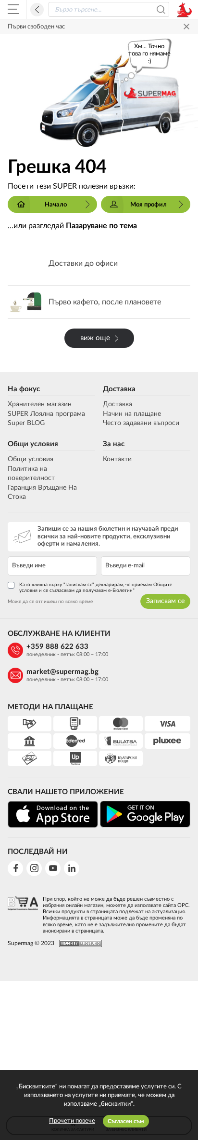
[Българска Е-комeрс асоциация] (23, 912)
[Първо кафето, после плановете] (99, 302)
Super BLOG (26, 423)
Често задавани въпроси (141, 423)
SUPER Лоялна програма (46, 414)
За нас (113, 444)
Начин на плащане (132, 414)
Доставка (119, 389)
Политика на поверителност (31, 474)
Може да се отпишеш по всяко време (50, 601)
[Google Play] (145, 814)
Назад (37, 9)
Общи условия (33, 444)
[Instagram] (34, 868)
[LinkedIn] (71, 868)
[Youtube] (53, 868)
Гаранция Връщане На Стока (42, 492)
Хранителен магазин (40, 404)
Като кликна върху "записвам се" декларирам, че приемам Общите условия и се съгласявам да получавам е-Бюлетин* (95, 587)
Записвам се (165, 601)
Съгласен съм (126, 1121)
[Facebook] (15, 868)
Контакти (117, 459)
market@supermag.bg (62, 671)
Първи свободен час (36, 27)
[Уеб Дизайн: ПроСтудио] (78, 943)
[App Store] (53, 814)
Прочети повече (72, 1121)
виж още (95, 338)
